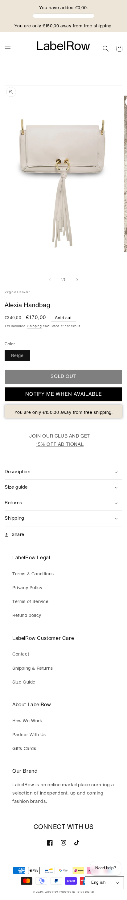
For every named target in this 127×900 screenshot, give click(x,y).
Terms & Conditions (33, 574)
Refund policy (26, 615)
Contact (20, 654)
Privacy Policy (27, 588)
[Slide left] (50, 280)
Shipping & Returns (32, 668)
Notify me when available (63, 394)
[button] (7, 48)
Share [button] (18, 535)
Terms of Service (30, 602)
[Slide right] (77, 280)
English (98, 883)
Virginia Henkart (17, 292)
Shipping (34, 326)
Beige (17, 356)
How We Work (27, 721)
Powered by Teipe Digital (76, 891)
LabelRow (52, 891)
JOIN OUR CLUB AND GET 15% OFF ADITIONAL (59, 440)
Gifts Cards (24, 749)
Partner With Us (29, 735)
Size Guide (23, 682)
